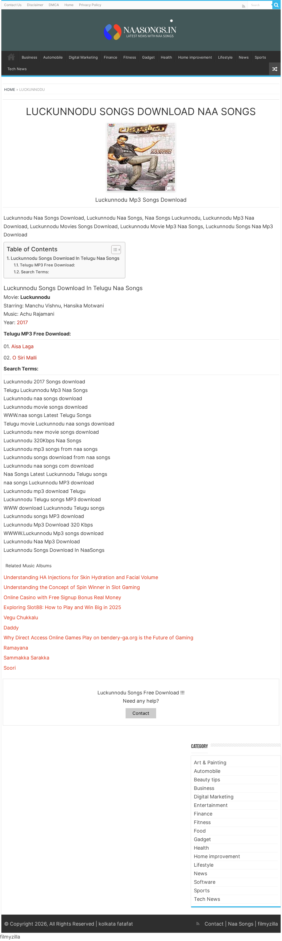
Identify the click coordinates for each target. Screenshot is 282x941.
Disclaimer (35, 5)
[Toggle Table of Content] (113, 249)
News (244, 57)
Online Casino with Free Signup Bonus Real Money (62, 597)
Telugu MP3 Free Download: (47, 265)
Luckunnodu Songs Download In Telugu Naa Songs (65, 258)
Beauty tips (207, 779)
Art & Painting (210, 762)
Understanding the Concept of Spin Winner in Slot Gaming (72, 587)
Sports (260, 57)
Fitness (129, 57)
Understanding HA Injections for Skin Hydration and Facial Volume (81, 577)
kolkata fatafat (116, 924)
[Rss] (244, 6)
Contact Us (12, 5)
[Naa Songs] (141, 29)
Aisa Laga (22, 346)
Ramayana (16, 648)
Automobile (53, 57)
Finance (110, 57)
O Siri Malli (24, 358)
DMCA (54, 5)
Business (29, 57)
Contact (140, 713)
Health (166, 57)
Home (69, 5)
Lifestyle (225, 57)
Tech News (17, 69)
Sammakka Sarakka (26, 658)
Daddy (11, 628)
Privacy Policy (90, 5)
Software (204, 882)
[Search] (276, 5)
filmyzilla (268, 924)
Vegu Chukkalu (21, 617)
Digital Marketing (83, 57)
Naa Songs (240, 924)
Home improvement (195, 57)
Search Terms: (35, 271)
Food (200, 831)
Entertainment (211, 805)
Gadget (148, 57)
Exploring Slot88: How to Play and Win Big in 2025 (62, 607)
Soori (10, 668)
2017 (22, 322)
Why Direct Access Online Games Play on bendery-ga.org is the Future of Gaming (98, 637)
